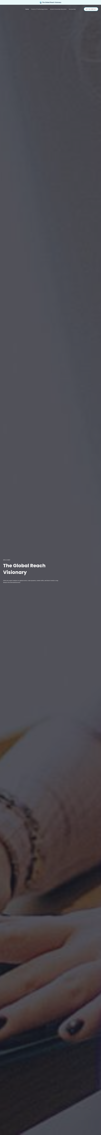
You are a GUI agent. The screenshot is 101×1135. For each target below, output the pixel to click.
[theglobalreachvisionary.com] (50, 2)
